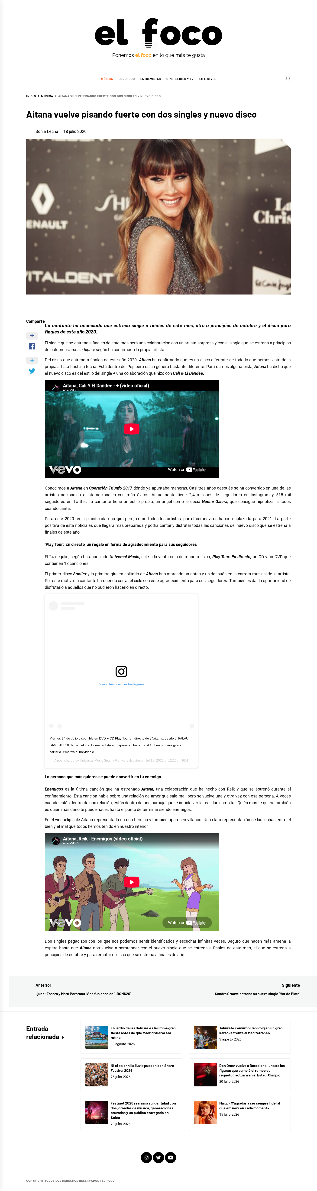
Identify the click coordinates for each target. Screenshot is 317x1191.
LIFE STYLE (207, 79)
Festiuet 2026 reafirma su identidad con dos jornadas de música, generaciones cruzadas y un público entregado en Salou (143, 1110)
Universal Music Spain (96, 760)
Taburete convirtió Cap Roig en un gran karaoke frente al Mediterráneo (251, 1030)
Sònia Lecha (47, 131)
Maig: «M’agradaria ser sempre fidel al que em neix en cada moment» (249, 1105)
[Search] (288, 78)
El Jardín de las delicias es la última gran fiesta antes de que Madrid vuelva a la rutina (143, 1033)
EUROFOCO (127, 79)
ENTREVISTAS (150, 79)
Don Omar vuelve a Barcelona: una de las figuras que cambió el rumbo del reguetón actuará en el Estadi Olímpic (252, 1070)
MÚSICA (107, 79)
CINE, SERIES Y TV (180, 79)
